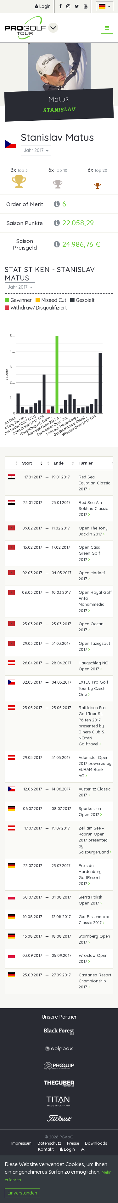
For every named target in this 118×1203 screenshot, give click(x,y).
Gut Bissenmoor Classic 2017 (94, 919)
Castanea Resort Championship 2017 (95, 980)
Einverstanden (22, 1193)
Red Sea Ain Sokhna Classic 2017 (93, 508)
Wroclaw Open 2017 (93, 958)
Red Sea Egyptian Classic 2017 (94, 482)
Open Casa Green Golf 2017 (89, 553)
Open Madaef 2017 (92, 575)
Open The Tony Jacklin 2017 (93, 530)
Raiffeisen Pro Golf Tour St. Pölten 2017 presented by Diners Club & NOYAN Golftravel (92, 725)
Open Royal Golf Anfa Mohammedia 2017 (95, 601)
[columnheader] (12, 463)
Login (44, 6)
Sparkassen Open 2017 (90, 811)
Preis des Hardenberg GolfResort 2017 (90, 874)
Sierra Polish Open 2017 (90, 899)
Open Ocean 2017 (91, 626)
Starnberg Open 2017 (94, 939)
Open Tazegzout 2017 (94, 646)
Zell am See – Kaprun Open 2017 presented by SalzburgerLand (94, 840)
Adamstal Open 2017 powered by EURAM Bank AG (95, 766)
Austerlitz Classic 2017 (94, 791)
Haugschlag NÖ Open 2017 (94, 665)
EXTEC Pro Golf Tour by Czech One (93, 688)
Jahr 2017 (34, 150)
